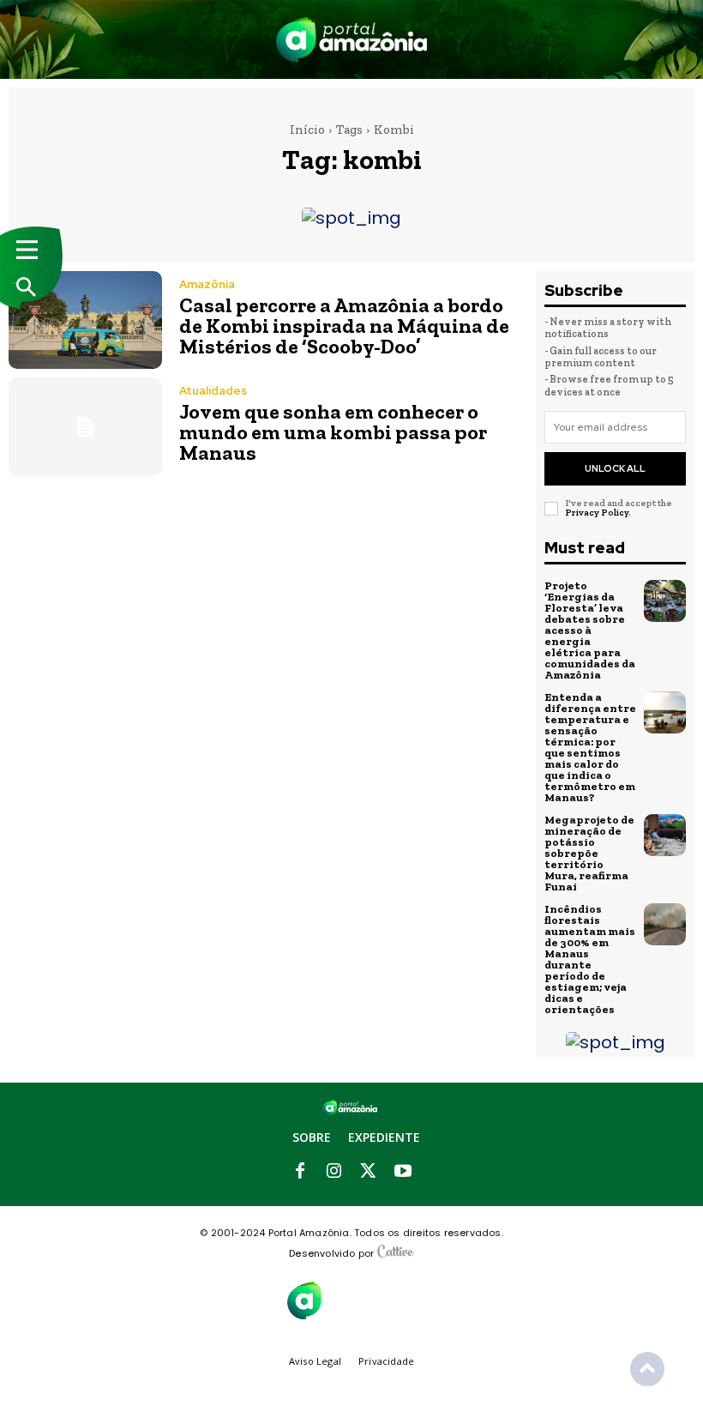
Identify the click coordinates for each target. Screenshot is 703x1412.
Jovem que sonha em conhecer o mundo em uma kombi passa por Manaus (333, 432)
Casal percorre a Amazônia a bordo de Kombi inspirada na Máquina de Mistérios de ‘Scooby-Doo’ (344, 326)
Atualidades (213, 390)
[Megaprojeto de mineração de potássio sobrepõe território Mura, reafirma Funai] (665, 835)
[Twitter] (369, 1172)
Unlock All (615, 468)
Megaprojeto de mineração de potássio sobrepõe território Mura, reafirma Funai (589, 853)
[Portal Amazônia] (352, 39)
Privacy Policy (596, 512)
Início (307, 129)
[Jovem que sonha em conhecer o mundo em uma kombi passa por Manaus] (85, 426)
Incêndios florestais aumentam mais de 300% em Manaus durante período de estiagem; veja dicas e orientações (589, 959)
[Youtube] (403, 1172)
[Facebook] (300, 1172)
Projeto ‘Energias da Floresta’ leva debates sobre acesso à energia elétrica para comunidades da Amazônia (589, 630)
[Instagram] (334, 1172)
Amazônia (207, 284)
